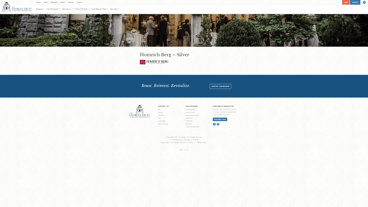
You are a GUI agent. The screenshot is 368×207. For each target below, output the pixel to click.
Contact (190, 142)
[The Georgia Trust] (17, 7)
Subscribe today (220, 119)
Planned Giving (163, 124)
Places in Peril (190, 112)
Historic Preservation (192, 127)
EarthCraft (188, 121)
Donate (355, 2)
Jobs (159, 118)
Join (346, 2)
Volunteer (161, 115)
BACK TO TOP (184, 150)
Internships (162, 121)
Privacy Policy (165, 142)
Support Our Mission (220, 86)
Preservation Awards (192, 115)
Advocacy (188, 124)
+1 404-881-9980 (200, 142)
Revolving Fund (190, 109)
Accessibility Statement (179, 142)
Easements (189, 118)
